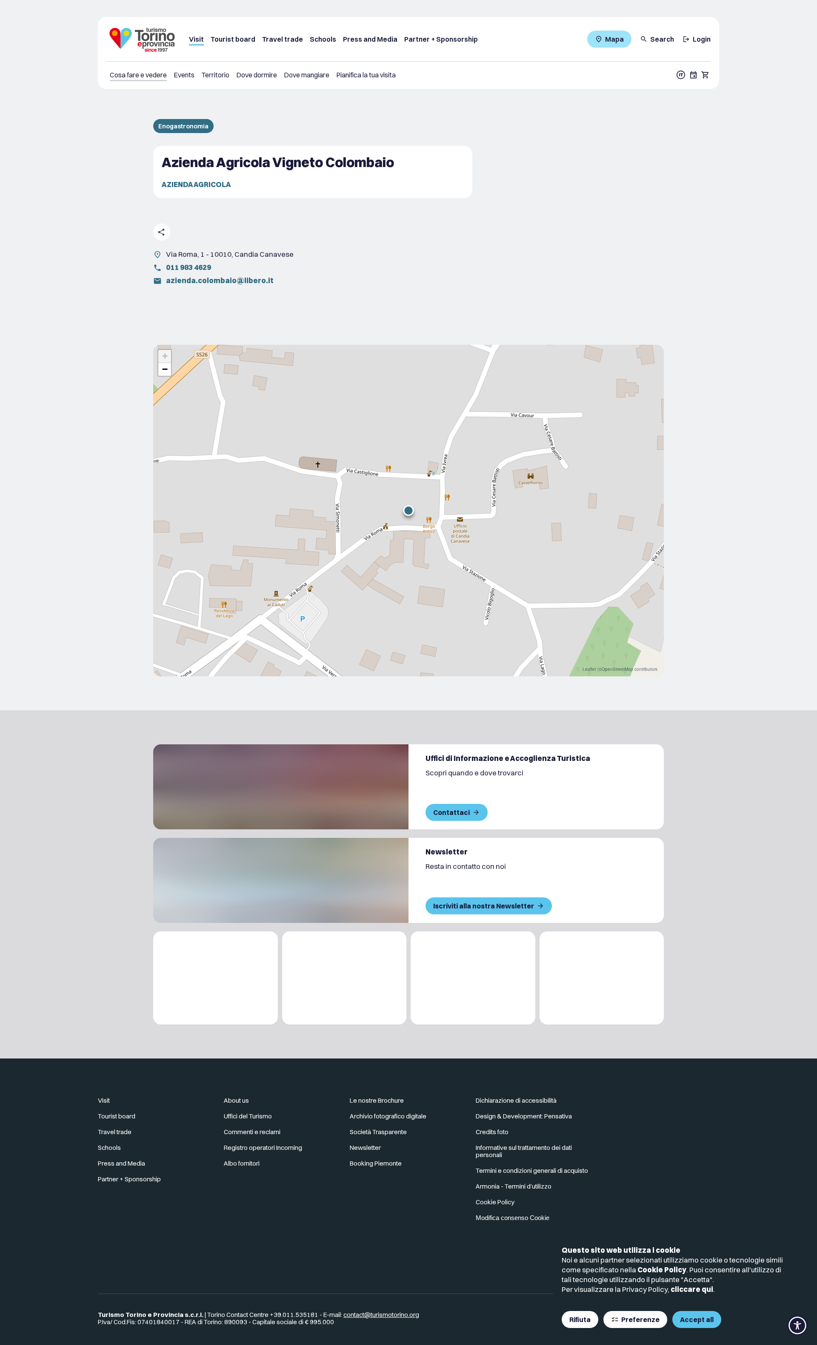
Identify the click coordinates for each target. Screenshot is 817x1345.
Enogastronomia (183, 126)
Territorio (215, 75)
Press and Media (370, 39)
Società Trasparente (378, 1132)
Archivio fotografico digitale (388, 1116)
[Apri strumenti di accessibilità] (797, 1325)
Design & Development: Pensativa (524, 1116)
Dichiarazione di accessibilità (516, 1100)
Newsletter (365, 1148)
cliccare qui (692, 1289)
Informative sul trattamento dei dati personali (524, 1151)
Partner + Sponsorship (441, 39)
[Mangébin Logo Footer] (344, 977)
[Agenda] (693, 75)
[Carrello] (705, 75)
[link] (682, 1103)
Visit (196, 39)
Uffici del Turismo (248, 1116)
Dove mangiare (306, 75)
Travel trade (282, 39)
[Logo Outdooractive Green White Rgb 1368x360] (602, 977)
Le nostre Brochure (377, 1100)
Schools (323, 39)
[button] (408, 510)
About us (236, 1100)
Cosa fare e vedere (138, 75)
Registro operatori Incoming (263, 1148)
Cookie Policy (661, 1269)
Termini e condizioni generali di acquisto (532, 1170)
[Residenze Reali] (473, 977)
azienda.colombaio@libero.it (220, 280)
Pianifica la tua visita (366, 75)
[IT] (681, 75)
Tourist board (233, 39)
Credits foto (492, 1132)
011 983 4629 (188, 267)
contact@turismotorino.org (381, 1315)
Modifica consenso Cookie (512, 1217)
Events (184, 75)
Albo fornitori (242, 1163)
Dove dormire (256, 75)
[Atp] (215, 977)
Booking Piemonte (376, 1163)
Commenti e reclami (252, 1132)
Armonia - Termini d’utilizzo (513, 1186)
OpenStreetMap (617, 669)
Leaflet (589, 669)
